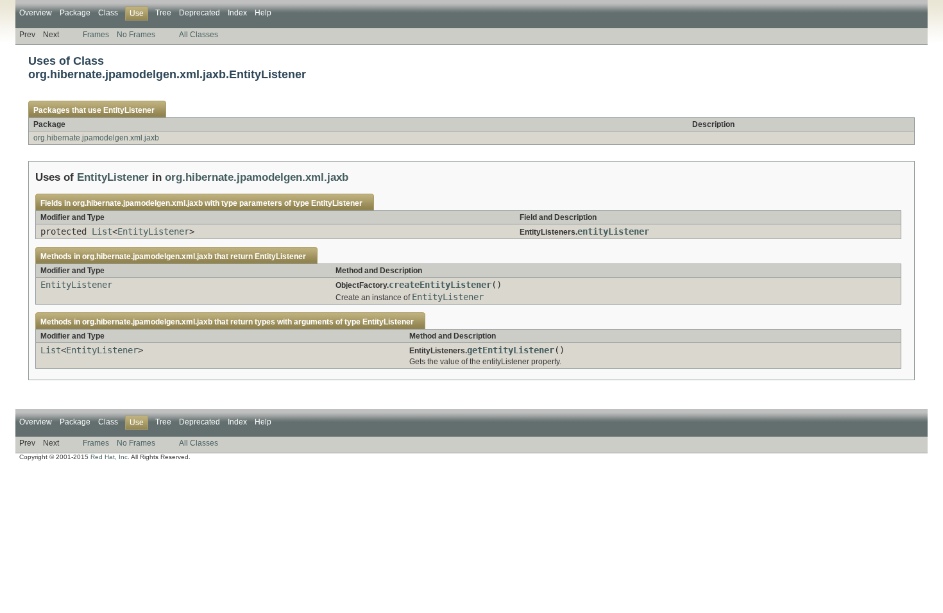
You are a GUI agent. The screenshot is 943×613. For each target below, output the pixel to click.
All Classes (198, 34)
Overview (35, 12)
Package (75, 12)
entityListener (613, 231)
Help (263, 12)
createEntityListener (440, 285)
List (102, 231)
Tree (163, 12)
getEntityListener (510, 350)
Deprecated (199, 12)
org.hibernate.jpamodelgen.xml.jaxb (96, 137)
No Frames (136, 34)
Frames (96, 34)
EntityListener (129, 110)
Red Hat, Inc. (110, 456)
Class (108, 12)
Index (237, 12)
